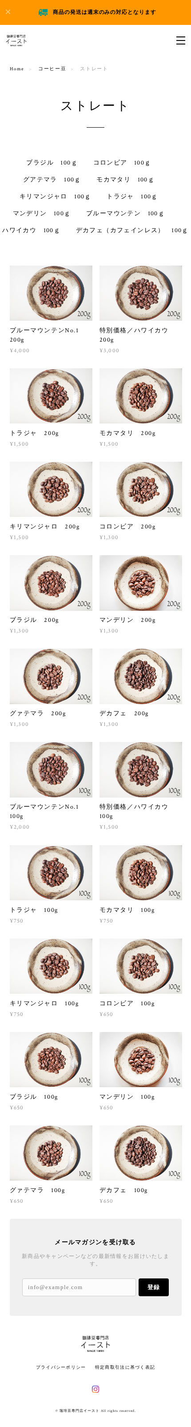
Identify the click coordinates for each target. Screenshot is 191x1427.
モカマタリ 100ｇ (125, 180)
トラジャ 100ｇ (132, 197)
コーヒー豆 (52, 69)
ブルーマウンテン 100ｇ (125, 214)
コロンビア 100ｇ (122, 163)
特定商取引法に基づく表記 (125, 1367)
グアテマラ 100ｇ (52, 180)
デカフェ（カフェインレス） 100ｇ (132, 230)
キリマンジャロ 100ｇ (56, 197)
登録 (153, 1287)
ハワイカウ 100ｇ (31, 230)
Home (17, 69)
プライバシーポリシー (61, 1367)
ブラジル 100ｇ (52, 163)
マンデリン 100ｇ (42, 214)
